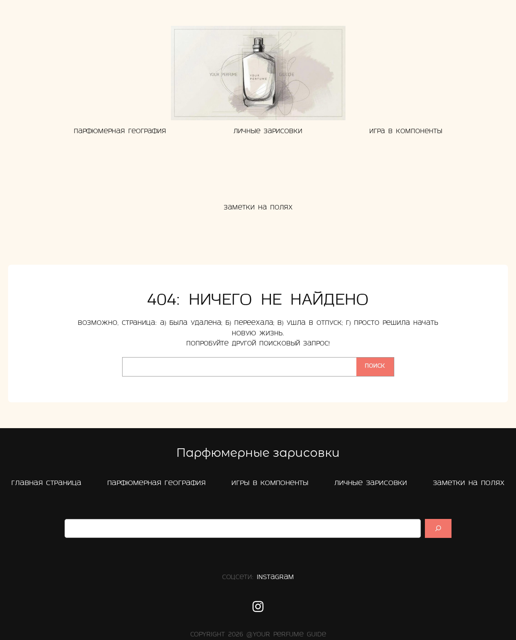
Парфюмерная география (156, 483)
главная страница (46, 483)
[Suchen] (438, 528)
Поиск (375, 366)
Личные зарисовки (370, 483)
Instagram (275, 577)
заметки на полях (469, 483)
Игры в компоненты (269, 483)
